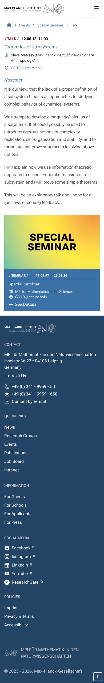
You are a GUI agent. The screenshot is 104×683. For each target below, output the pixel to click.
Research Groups (20, 435)
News (9, 427)
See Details (25, 304)
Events (10, 444)
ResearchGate (26, 582)
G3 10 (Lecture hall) (27, 68)
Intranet (11, 469)
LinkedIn (20, 565)
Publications (15, 452)
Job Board (14, 461)
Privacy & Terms (19, 616)
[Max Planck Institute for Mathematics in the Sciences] (9, 25)
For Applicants (17, 513)
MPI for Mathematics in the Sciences (44, 291)
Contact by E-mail (29, 401)
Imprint (11, 607)
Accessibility (16, 624)
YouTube (20, 573)
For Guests (14, 496)
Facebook (21, 547)
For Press (13, 522)
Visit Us (19, 375)
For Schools (15, 505)
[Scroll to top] (97, 676)
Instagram (22, 556)
